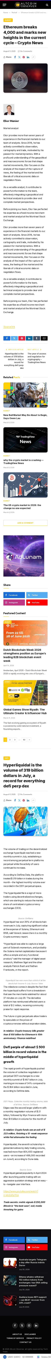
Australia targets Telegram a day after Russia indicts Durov (33, 1262)
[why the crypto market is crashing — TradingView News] (25, 439)
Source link (9, 326)
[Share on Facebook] (15, 57)
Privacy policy (34, 1338)
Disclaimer (30, 1334)
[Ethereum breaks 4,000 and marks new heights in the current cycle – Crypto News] (25, 78)
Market (8, 20)
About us (17, 1334)
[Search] (46, 5)
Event (7, 622)
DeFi (7, 758)
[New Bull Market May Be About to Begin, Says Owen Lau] (25, 395)
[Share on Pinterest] (24, 57)
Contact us (25, 1342)
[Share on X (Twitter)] (19, 57)
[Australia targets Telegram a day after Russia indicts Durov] (10, 1263)
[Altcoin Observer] (25, 4)
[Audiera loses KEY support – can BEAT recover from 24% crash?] (10, 1300)
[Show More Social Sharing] (33, 57)
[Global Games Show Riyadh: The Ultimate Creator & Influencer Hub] (25, 692)
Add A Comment (25, 523)
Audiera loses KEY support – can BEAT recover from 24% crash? (33, 1300)
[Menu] (4, 5)
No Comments (26, 51)
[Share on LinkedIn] (28, 57)
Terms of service (15, 1338)
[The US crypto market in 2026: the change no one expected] (25, 484)
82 (24, 740)
